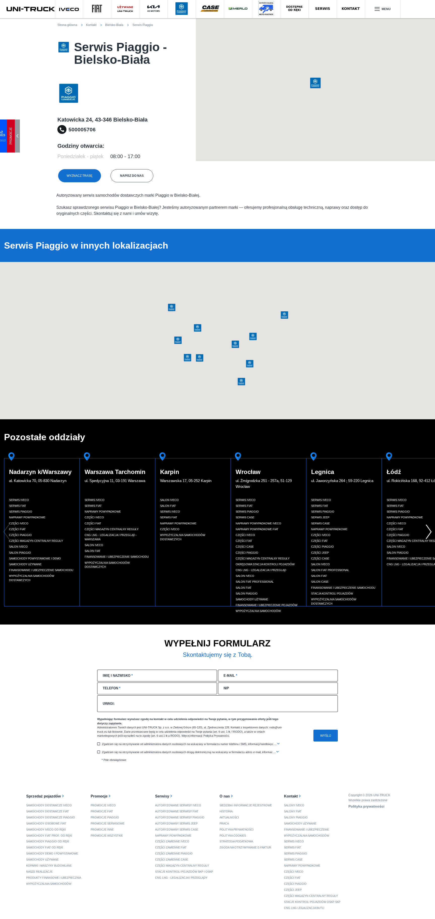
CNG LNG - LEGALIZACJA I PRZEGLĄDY (181, 877)
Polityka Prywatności (216, 735)
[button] (315, 83)
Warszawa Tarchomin (115, 471)
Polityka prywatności (236, 829)
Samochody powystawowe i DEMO (35, 558)
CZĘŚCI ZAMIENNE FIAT (171, 847)
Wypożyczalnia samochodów (258, 610)
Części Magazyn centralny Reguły (36, 540)
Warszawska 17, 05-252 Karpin (185, 481)
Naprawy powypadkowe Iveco (258, 523)
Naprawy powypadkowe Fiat (257, 529)
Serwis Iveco (19, 499)
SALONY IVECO (294, 805)
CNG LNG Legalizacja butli (304, 907)
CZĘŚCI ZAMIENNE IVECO (172, 841)
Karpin (169, 471)
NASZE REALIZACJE (39, 871)
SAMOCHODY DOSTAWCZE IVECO (49, 805)
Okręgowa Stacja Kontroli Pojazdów (265, 564)
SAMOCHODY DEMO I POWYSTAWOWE (52, 853)
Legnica (322, 471)
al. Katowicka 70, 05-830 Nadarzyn (37, 481)
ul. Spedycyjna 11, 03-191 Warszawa (115, 481)
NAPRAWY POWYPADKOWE (173, 835)
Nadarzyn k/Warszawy (40, 471)
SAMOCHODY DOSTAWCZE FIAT (47, 811)
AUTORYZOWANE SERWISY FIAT (176, 811)
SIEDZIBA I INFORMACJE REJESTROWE (246, 805)
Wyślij (325, 735)
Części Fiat (17, 529)
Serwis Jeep (320, 517)
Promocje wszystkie (107, 835)
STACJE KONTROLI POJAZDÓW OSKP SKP (312, 901)
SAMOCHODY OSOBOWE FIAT (46, 823)
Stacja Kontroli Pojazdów (332, 593)
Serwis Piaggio (20, 511)
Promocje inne (102, 829)
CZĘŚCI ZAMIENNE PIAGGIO (174, 853)
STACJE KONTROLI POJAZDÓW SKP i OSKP (184, 871)
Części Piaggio (20, 535)
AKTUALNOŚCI (229, 817)
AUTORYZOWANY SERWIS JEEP (176, 823)
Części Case (245, 546)
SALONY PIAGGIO (296, 817)
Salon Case (320, 581)
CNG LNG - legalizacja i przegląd (261, 570)
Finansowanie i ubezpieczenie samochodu (41, 570)
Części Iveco (18, 523)
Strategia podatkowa (236, 841)
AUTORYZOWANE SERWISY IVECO (178, 805)
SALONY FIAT (293, 811)
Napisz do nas (132, 175)
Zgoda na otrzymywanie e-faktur (245, 847)
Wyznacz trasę (79, 175)
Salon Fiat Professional (255, 581)
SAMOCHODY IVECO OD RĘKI (46, 829)
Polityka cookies (233, 835)
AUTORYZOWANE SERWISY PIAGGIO (179, 817)
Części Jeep (320, 552)
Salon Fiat (92, 550)
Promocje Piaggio (105, 817)
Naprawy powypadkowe (27, 517)
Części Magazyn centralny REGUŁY (311, 895)
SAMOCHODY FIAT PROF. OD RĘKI (49, 835)
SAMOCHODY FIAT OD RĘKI (44, 847)
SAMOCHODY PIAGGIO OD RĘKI (47, 841)
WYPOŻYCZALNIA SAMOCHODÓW (48, 883)
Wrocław (248, 471)
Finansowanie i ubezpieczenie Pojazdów (266, 605)
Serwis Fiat (17, 505)
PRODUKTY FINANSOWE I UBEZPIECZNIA (53, 877)
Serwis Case (245, 517)
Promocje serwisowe (107, 823)
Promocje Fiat (102, 811)
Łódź (394, 471)
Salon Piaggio (20, 552)
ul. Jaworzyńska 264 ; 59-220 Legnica (342, 481)
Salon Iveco (18, 546)
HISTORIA (226, 811)
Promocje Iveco (103, 805)
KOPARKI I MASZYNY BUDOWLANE (49, 865)
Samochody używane (25, 564)
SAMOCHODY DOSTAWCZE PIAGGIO (50, 817)
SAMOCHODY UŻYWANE (42, 859)
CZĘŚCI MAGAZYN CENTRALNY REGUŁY (182, 865)
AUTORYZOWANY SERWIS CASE (176, 829)
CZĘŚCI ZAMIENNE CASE (171, 859)
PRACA (224, 823)
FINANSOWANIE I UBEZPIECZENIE (306, 829)
